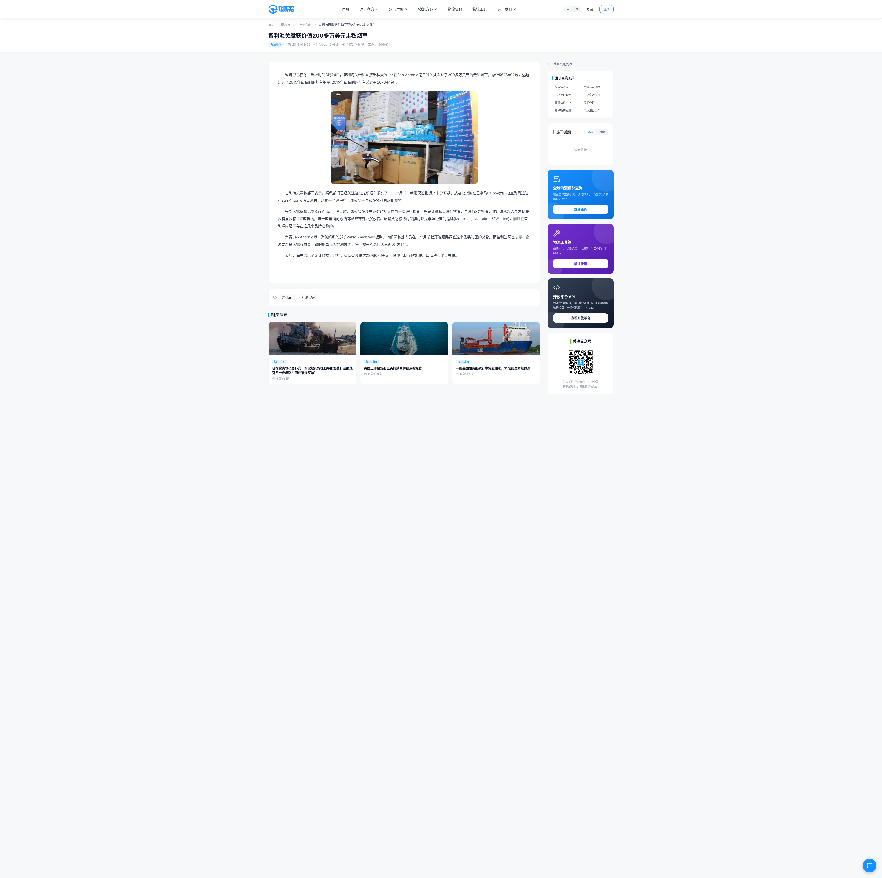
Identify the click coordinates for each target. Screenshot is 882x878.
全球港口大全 (592, 110)
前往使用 (580, 264)
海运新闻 (306, 24)
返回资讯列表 (562, 64)
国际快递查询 (563, 102)
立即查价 (580, 209)
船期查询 (589, 102)
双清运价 (396, 9)
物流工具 (479, 9)
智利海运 (288, 297)
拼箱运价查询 (563, 95)
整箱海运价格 (592, 87)
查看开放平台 (580, 318)
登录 (590, 9)
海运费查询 (561, 87)
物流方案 (425, 9)
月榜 (602, 132)
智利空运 (308, 297)
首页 (345, 9)
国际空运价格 (592, 95)
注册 (606, 9)
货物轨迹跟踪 (563, 110)
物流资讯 (455, 9)
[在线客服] (869, 865)
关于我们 (504, 9)
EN (576, 9)
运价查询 (366, 9)
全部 (590, 132)
